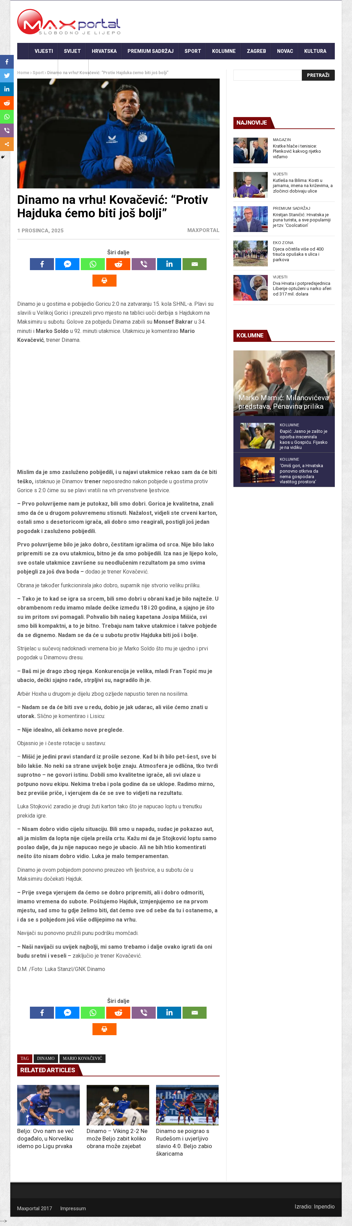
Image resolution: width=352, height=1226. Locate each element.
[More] (7, 144)
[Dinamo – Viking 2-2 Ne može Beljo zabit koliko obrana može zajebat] (118, 1105)
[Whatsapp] (93, 264)
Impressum (73, 1208)
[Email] (195, 264)
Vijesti (44, 51)
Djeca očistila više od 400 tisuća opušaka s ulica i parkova (298, 254)
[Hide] (3, 157)
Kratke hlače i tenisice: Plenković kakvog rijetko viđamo (297, 151)
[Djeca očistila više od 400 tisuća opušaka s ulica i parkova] (250, 253)
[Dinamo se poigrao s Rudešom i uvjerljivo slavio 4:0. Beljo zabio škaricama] (187, 1105)
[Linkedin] (169, 264)
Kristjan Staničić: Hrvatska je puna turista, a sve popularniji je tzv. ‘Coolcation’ (302, 220)
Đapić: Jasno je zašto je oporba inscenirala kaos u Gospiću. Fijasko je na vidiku (304, 439)
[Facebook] (42, 264)
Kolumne (224, 51)
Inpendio (324, 1206)
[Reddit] (118, 264)
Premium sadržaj (151, 51)
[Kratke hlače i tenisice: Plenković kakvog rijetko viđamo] (250, 150)
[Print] (104, 281)
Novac (285, 51)
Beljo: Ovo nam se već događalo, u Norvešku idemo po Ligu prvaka (45, 1138)
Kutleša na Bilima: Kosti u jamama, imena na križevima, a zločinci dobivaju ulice (303, 186)
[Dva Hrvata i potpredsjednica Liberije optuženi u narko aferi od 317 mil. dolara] (250, 288)
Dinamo (46, 1058)
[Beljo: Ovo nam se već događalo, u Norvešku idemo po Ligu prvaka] (48, 1105)
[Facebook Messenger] (67, 264)
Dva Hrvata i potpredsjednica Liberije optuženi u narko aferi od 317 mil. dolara (302, 289)
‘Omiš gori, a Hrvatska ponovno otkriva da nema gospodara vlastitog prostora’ (301, 473)
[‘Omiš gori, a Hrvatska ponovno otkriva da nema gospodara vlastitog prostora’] (257, 470)
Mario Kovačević (82, 1058)
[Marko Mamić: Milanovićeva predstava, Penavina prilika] (284, 383)
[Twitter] (7, 75)
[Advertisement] (118, 406)
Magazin (282, 140)
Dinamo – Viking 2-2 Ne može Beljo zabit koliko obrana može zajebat (117, 1138)
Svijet (72, 51)
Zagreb (256, 51)
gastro (73, 67)
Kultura (315, 51)
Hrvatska (104, 51)
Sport (193, 51)
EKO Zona (283, 243)
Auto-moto (38, 67)
